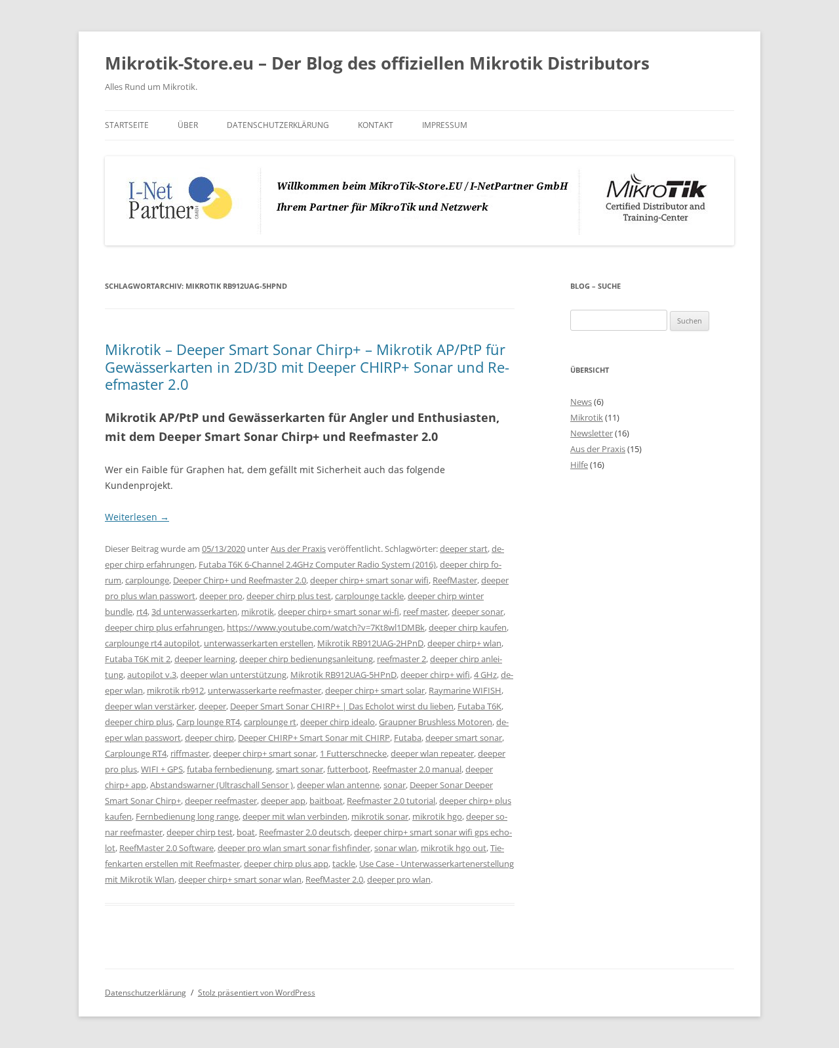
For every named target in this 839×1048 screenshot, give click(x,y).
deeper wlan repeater (432, 753)
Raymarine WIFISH (465, 690)
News (581, 402)
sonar (394, 785)
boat (246, 832)
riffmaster (189, 753)
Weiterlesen (137, 517)
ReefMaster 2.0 (334, 879)
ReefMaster (455, 580)
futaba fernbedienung (229, 769)
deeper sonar (477, 612)
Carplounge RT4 (135, 753)
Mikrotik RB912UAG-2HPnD (370, 643)
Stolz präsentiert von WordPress (256, 992)
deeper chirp (209, 738)
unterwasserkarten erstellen (258, 643)
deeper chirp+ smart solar (375, 690)
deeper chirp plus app (286, 864)
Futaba (407, 738)
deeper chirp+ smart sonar (264, 753)
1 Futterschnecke (353, 753)
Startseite (127, 125)
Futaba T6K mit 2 (137, 659)
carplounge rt (270, 722)
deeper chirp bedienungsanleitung (306, 659)
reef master (425, 612)
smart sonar (299, 769)
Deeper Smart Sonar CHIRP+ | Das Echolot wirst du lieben (342, 706)
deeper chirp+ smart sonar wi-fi (338, 612)
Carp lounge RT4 (208, 722)
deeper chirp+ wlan (464, 643)
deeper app (283, 801)
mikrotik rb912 (175, 690)
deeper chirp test (199, 832)
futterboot (347, 769)
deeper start (464, 549)
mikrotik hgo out (453, 848)
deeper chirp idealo (337, 722)
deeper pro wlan (399, 879)
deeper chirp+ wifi (435, 675)
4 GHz (485, 675)
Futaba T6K (479, 706)
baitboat (326, 801)
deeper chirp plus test (288, 596)
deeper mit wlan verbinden (295, 816)
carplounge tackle (369, 596)
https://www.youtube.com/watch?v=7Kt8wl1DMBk (326, 627)
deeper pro (221, 596)
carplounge (147, 580)
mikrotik (257, 612)
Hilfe (579, 465)
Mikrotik (586, 417)
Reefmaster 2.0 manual (416, 769)
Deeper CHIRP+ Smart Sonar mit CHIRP (314, 738)
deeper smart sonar (463, 738)
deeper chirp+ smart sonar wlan (240, 879)
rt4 (141, 612)
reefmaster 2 (401, 659)
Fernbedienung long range (187, 816)
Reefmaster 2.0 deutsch (304, 832)
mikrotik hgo (437, 816)
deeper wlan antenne (338, 785)
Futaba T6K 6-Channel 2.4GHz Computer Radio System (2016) (317, 564)
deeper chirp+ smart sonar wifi (369, 580)
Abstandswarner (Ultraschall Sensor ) (221, 785)
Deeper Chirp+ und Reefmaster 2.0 (239, 580)
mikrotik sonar (379, 816)
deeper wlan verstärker (150, 706)
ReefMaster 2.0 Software (166, 848)
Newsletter (591, 433)
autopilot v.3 (151, 675)
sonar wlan (395, 848)
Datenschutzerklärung (278, 125)
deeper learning (204, 659)
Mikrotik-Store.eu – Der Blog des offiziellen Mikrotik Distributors (377, 63)
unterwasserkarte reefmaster (264, 690)
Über (188, 125)
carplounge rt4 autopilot (152, 643)
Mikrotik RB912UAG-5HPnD (343, 675)
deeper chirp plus (138, 722)
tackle (343, 864)
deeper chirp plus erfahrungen (164, 627)
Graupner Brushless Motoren (435, 722)
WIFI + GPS (162, 769)
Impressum (444, 125)
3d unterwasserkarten (194, 612)
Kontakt (375, 125)
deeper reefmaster (221, 801)
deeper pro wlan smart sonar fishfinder (294, 848)
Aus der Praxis (298, 549)
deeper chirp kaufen (468, 627)
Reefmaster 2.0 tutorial (391, 801)
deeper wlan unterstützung (233, 675)
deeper (212, 706)
